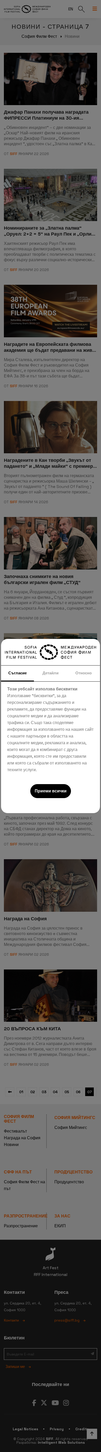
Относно (83, 672)
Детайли (50, 672)
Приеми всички (51, 791)
